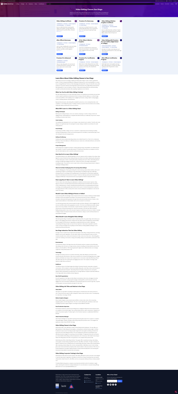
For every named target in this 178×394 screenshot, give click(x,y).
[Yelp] (108, 385)
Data (36, 4)
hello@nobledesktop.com (89, 382)
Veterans (162, 3)
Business (31, 4)
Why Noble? (167, 3)
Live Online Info (99, 388)
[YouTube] (110, 385)
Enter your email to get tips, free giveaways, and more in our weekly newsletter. (114, 378)
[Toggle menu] (176, 4)
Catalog (172, 3)
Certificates (41, 4)
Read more (59, 31)
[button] (175, 391)
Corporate (157, 3)
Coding (17, 4)
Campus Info (99, 383)
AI (26, 4)
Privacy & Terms (66, 392)
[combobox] (101, 4)
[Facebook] (113, 385)
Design (22, 4)
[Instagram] (116, 385)
